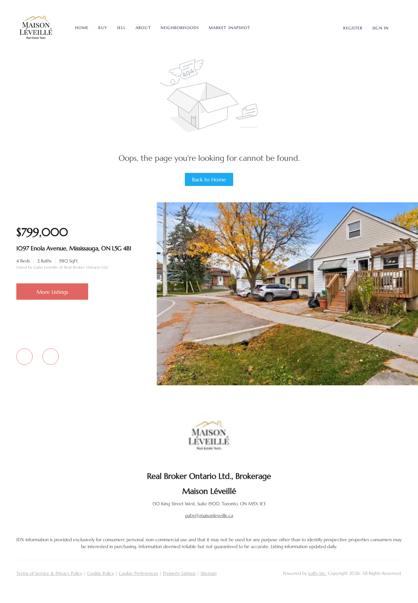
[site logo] (209, 436)
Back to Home (209, 179)
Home (81, 27)
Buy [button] (102, 27)
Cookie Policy (100, 573)
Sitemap (209, 573)
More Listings (52, 292)
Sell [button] (121, 27)
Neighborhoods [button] (180, 27)
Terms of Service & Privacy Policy (49, 573)
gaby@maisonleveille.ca (209, 515)
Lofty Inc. (317, 573)
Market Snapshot (229, 27)
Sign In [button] (380, 27)
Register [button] (352, 27)
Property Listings (179, 573)
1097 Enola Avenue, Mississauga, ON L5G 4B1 (73, 248)
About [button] (143, 27)
